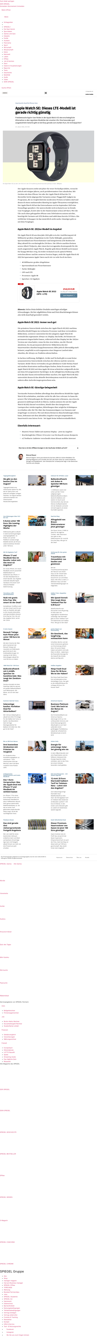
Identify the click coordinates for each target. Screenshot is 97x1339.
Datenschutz (69, 857)
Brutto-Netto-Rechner (11, 1021)
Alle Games (18, 864)
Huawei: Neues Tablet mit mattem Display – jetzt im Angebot (47, 431)
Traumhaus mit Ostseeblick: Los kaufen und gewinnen (58, 560)
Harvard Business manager (13, 1283)
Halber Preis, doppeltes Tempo (58, 593)
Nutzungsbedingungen (12, 1308)
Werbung (7, 1290)
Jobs (5, 1294)
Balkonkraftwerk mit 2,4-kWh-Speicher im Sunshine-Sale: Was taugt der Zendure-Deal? (12, 674)
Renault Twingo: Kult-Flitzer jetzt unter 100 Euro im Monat (11, 636)
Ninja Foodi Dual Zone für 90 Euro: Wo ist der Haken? (59, 671)
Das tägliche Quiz (10, 1059)
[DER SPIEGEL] (6, 13)
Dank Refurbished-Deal (58, 820)
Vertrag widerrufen (10, 1315)
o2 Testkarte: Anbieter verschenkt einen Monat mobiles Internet (49, 438)
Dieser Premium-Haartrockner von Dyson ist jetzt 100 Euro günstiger (59, 827)
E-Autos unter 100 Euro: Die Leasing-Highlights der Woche (11, 524)
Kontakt (87, 857)
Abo (5, 1276)
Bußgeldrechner (9, 1010)
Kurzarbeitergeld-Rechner (13, 1024)
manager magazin (10, 1281)
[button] (45, 93)
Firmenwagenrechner (11, 1013)
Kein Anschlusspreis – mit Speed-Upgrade (59, 774)
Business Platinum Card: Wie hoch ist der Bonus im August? (59, 707)
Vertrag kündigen (10, 1313)
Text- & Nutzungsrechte (12, 1326)
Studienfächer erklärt (11, 1026)
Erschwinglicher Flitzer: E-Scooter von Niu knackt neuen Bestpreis (50, 435)
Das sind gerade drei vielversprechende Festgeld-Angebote (12, 827)
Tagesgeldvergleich (9, 476)
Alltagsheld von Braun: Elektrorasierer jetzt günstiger (58, 523)
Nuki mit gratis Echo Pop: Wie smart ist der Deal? (12, 600)
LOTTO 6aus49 (9, 1052)
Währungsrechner (10, 1039)
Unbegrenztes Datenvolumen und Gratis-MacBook (12, 775)
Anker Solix (54, 741)
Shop (5, 1278)
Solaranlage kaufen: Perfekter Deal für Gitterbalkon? (11, 707)
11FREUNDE (8, 1287)
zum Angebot (68, 295)
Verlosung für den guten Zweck (59, 552)
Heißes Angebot (56, 665)
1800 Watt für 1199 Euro (11, 665)
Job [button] (3, 1017)
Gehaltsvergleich (10, 1035)
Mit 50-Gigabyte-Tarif (10, 552)
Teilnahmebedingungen (12, 1310)
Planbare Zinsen (8, 820)
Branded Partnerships (11, 1292)
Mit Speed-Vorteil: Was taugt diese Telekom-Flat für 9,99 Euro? (59, 601)
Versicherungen (9, 1037)
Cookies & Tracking (11, 1317)
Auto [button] (3, 1006)
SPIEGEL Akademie (11, 1297)
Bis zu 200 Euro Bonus (10, 741)
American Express (57, 701)
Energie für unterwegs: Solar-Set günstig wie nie (59, 747)
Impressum (59, 857)
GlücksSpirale (9, 1050)
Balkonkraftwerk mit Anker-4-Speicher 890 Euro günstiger (59, 482)
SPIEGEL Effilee (9, 1285)
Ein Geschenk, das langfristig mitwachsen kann (59, 636)
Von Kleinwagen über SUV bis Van (11, 517)
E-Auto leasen (7, 629)
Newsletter (8, 1319)
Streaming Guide (10, 1057)
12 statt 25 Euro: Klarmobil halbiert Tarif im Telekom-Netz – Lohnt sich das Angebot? (59, 783)
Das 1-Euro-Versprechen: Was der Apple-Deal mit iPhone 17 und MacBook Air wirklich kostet (12, 785)
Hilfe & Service (9, 1324)
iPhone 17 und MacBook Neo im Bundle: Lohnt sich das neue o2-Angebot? (12, 560)
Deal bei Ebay (55, 516)
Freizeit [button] (4, 1043)
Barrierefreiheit (9, 1306)
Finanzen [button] (5, 1030)
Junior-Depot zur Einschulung (56, 629)
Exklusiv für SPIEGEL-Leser (59, 476)
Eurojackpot (8, 1048)
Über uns (79, 857)
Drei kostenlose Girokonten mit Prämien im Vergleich (10, 748)
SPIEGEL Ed (8, 1299)
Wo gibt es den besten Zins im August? (10, 481)
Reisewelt (7, 1061)
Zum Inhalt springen (7, 1)
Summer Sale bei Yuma (10, 701)
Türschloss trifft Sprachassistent (8, 593)
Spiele (6, 1055)
